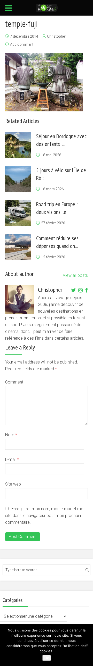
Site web (13, 484)
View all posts (75, 275)
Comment (14, 382)
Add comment (21, 44)
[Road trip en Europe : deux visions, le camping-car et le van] (18, 213)
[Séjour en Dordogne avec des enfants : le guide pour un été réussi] (18, 145)
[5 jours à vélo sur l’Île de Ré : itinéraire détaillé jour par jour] (18, 179)
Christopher (56, 36)
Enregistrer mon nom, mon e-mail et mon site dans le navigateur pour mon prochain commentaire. (45, 515)
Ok (46, 658)
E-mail (12, 459)
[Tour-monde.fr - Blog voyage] (47, 7)
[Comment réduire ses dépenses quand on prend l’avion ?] (18, 247)
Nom (11, 434)
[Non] (86, 645)
